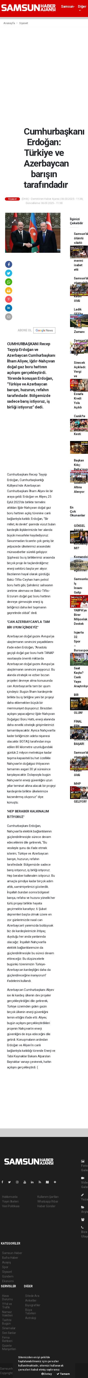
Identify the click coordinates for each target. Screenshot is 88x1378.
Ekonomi (8, 1281)
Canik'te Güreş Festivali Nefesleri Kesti (80, 425)
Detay (48, 1373)
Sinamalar (9, 1328)
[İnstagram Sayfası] (19, 1182)
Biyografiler (32, 1305)
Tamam (64, 1373)
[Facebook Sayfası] (4, 1182)
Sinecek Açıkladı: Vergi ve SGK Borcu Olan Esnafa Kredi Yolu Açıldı (80, 385)
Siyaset (23, 23)
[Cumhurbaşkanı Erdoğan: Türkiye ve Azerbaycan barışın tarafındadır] (32, 232)
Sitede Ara (32, 1296)
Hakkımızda (10, 1196)
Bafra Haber (10, 1257)
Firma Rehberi (7, 1339)
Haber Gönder (46, 1206)
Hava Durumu (7, 1297)
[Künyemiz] (84, 1219)
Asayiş (6, 1262)
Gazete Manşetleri (9, 1347)
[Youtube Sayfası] (26, 1182)
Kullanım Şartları (48, 1196)
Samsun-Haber (68, 8)
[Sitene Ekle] (57, 1182)
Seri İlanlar (9, 1333)
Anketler (30, 1300)
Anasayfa (9, 23)
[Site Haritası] (49, 1182)
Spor (5, 1267)
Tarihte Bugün (7, 1321)
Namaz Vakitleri (7, 1313)
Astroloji (30, 1318)
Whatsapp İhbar (47, 1201)
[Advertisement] (44, 77)
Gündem (7, 1276)
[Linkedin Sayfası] (34, 1182)
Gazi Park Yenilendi (80, 447)
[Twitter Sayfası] (11, 1182)
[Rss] (41, 1182)
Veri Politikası (10, 1206)
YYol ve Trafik (7, 1305)
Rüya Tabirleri (30, 1311)
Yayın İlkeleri (10, 1201)
